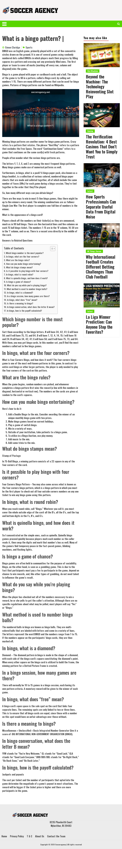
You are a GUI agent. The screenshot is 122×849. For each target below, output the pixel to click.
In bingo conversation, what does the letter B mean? (31, 306)
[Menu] (6, 23)
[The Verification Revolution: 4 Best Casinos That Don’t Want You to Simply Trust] (102, 115)
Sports (29, 47)
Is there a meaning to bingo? (20, 303)
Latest (90, 191)
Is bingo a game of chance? (18, 281)
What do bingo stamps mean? (19, 267)
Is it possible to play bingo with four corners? (27, 270)
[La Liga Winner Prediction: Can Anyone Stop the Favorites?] (102, 295)
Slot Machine (92, 71)
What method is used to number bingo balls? (27, 289)
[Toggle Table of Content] (51, 248)
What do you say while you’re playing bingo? (27, 285)
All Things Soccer (94, 251)
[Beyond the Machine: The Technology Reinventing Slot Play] (102, 55)
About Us (39, 836)
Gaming (90, 131)
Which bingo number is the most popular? (25, 253)
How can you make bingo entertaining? (23, 263)
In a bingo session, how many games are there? (28, 296)
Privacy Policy (17, 836)
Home (4, 836)
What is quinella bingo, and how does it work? (27, 278)
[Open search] (118, 24)
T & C (29, 836)
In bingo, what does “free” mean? (22, 299)
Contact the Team (56, 836)
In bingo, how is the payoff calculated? (24, 310)
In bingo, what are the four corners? (22, 256)
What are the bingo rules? (18, 260)
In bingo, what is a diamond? (20, 292)
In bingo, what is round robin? (19, 274)
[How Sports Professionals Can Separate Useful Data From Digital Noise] (102, 175)
